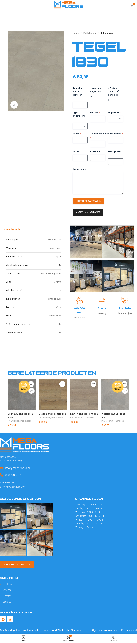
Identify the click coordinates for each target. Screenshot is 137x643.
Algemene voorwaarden (105, 630)
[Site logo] (68, 5)
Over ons (7, 590)
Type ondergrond (79, 116)
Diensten (7, 596)
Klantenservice (10, 584)
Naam (77, 134)
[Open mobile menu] (4, 5)
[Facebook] (3, 619)
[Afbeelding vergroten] (14, 105)
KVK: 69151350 (7, 482)
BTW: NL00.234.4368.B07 (12, 486)
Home (76, 33)
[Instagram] (10, 619)
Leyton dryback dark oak (52, 414)
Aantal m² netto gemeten (78, 94)
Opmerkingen (80, 169)
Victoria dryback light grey (113, 415)
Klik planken (106, 33)
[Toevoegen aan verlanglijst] (62, 384)
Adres (77, 151)
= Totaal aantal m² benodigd (113, 92)
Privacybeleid (129, 630)
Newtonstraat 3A (8, 457)
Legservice (114, 112)
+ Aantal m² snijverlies (96, 90)
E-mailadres (115, 134)
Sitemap (76, 630)
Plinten (95, 112)
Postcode (96, 151)
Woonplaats (114, 153)
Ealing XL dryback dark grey (20, 415)
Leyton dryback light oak (84, 414)
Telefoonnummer (97, 135)
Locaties (7, 601)
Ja (60, 265)
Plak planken (57, 418)
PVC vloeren (89, 33)
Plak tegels (25, 421)
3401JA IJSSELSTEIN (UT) (12, 460)
